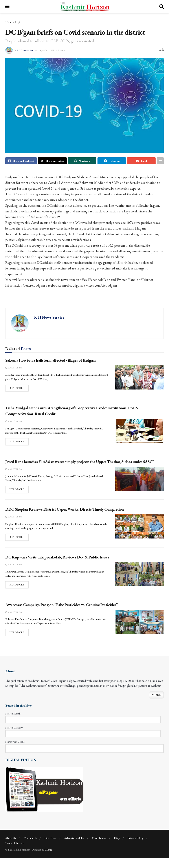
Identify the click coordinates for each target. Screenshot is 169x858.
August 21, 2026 (14, 367)
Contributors (99, 838)
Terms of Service (14, 843)
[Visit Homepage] (84, 6)
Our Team (50, 838)
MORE (156, 695)
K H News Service (25, 50)
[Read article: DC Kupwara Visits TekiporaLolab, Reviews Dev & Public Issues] (139, 574)
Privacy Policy (135, 838)
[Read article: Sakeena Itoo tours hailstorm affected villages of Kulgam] (139, 377)
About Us (10, 838)
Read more (19, 388)
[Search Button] (161, 6)
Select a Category (14, 727)
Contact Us (30, 838)
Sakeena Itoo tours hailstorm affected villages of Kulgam (50, 360)
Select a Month (12, 713)
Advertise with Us (74, 838)
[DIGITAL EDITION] (44, 789)
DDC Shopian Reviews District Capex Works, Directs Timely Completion (64, 509)
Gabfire (48, 849)
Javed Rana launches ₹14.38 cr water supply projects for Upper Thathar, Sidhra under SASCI (79, 461)
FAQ (117, 838)
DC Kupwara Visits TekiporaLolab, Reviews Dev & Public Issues (57, 557)
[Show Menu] (7, 6)
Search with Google (15, 741)
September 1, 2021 (47, 50)
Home (8, 22)
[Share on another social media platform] (160, 160)
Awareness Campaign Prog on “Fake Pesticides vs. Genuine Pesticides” (61, 604)
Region (18, 22)
